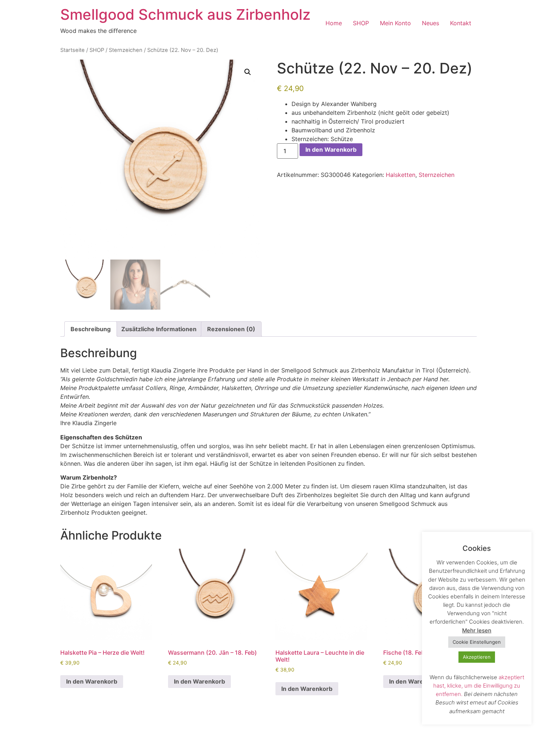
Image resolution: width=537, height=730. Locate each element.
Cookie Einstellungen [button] (477, 642)
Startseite (72, 50)
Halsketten (400, 174)
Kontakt (460, 23)
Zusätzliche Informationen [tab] (159, 329)
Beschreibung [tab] (91, 329)
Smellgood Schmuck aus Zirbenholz (185, 14)
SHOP (361, 23)
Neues (430, 23)
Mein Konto (395, 23)
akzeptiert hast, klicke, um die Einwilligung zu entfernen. (478, 685)
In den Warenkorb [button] (91, 681)
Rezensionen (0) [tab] (231, 329)
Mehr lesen (476, 630)
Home (333, 23)
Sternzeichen (125, 50)
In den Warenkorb (331, 149)
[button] (247, 72)
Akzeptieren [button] (477, 657)
